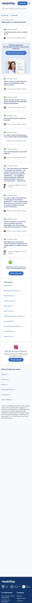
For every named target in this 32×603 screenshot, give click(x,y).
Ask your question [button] (16, 359)
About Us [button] (19, 596)
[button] (8, 3)
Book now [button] (23, 3)
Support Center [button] (21, 598)
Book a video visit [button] (16, 273)
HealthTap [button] (4, 15)
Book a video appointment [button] (16, 53)
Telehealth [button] (14, 15)
